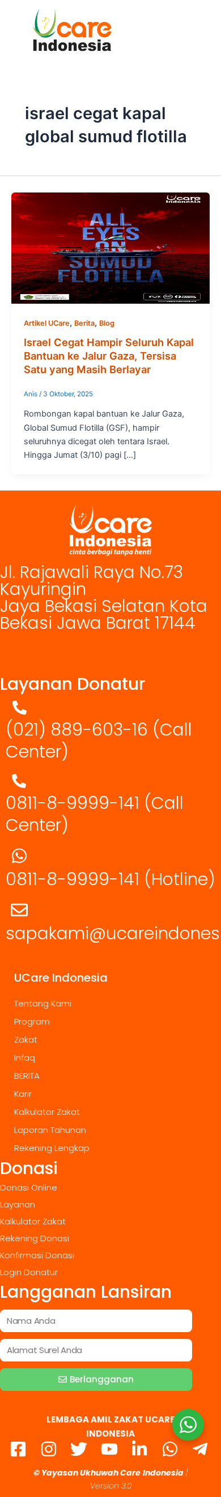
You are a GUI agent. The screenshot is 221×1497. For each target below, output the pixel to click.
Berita (84, 323)
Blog (106, 323)
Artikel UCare (47, 323)
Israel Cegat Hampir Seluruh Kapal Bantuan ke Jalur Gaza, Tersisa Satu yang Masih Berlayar (109, 355)
